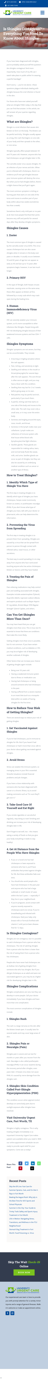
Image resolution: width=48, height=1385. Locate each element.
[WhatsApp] (39, 1163)
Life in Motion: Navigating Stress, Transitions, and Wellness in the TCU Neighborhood (23, 1222)
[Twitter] (26, 1163)
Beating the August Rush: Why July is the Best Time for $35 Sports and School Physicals (23, 1200)
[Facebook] (20, 1163)
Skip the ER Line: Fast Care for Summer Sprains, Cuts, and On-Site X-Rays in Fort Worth (23, 1190)
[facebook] (7, 1313)
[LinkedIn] (32, 1163)
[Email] (32, 1168)
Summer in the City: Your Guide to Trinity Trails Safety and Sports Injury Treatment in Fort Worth (23, 1211)
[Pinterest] (20, 1168)
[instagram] (12, 1313)
